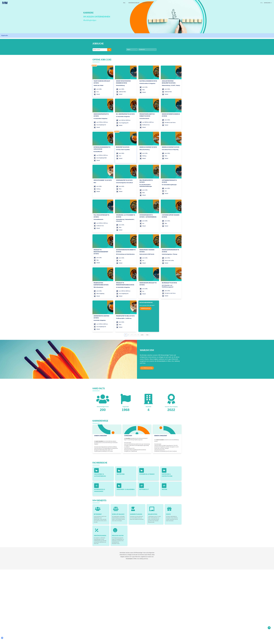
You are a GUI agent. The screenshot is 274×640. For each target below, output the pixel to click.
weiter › (142, 334)
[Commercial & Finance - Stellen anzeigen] (141, 470)
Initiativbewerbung (145, 308)
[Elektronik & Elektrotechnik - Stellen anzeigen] (164, 470)
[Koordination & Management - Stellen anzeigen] (96, 485)
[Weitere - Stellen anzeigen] (164, 485)
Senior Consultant (160, 435)
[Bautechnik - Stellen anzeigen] (119, 470)
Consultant (128, 435)
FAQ (124, 2)
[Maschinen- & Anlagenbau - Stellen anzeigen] (119, 485)
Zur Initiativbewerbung (146, 368)
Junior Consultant (100, 435)
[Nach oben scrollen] (269, 627)
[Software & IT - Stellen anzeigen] (141, 485)
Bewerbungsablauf (134, 2)
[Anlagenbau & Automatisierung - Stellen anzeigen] (96, 470)
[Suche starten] (109, 49)
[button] (262, 2)
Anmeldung (268, 2)
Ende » (147, 334)
